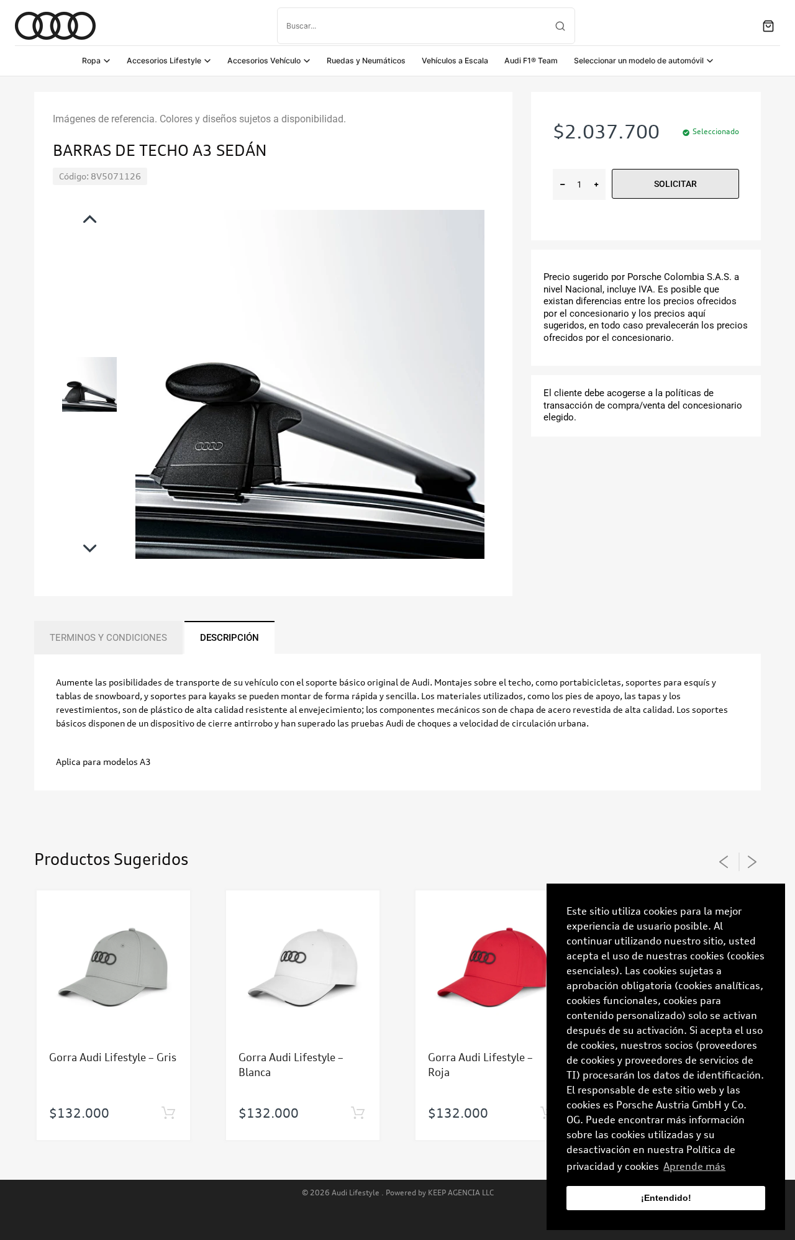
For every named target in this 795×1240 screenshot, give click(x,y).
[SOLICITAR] (168, 1113)
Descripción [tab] (229, 637)
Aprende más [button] (694, 1166)
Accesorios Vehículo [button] (264, 60)
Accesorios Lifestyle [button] (164, 60)
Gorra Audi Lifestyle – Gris (112, 1057)
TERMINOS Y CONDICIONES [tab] (108, 637)
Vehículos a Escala (455, 60)
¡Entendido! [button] (666, 1198)
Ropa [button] (91, 60)
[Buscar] (560, 26)
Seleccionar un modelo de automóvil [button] (639, 60)
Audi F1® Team (531, 60)
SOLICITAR (675, 184)
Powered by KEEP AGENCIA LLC (440, 1192)
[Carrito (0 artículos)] (768, 26)
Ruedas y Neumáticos (366, 60)
